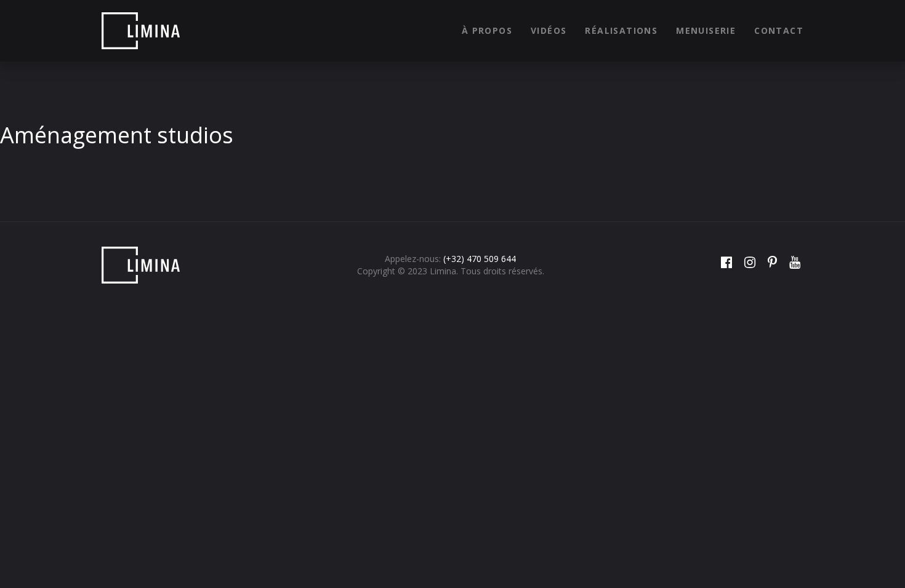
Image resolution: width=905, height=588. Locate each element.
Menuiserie (706, 30)
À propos (487, 30)
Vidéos (548, 30)
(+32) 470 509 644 (479, 258)
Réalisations (621, 30)
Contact (778, 30)
